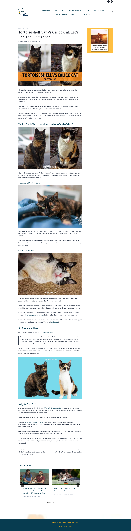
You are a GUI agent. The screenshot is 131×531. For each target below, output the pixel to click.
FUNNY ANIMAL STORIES (65, 14)
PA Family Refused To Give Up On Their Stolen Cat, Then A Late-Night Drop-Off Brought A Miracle (34, 491)
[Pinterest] (112, 1)
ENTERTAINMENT (75, 10)
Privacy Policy (63, 522)
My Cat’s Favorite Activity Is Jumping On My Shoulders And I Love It (32, 451)
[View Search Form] (112, 12)
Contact (76, 522)
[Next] (78, 485)
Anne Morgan (23, 42)
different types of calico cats (34, 315)
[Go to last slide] (22, 485)
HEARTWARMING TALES (95, 10)
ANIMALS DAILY (84, 14)
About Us (55, 522)
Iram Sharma (27, 496)
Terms (71, 522)
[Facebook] (108, 1)
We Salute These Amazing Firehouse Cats (68, 450)
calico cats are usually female (34, 422)
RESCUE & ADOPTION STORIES (53, 10)
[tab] (47, 502)
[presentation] (34, 477)
